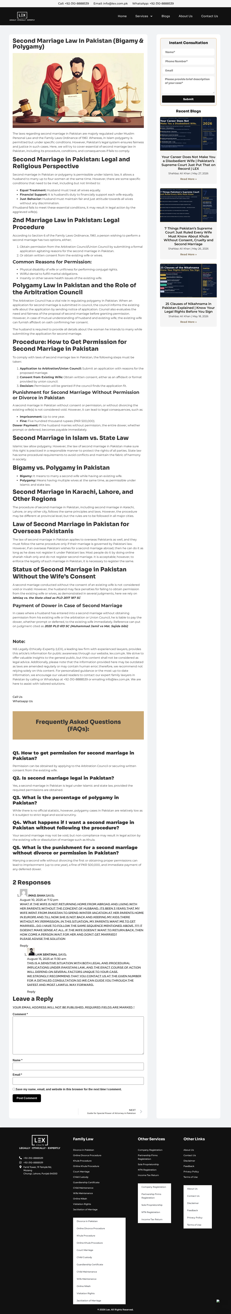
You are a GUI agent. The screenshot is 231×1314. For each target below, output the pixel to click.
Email (17, 1074)
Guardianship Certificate (86, 1182)
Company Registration (150, 1150)
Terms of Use (191, 1177)
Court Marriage (81, 1171)
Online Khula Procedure (86, 1166)
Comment (20, 1014)
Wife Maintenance (83, 1193)
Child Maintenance (83, 1187)
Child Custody (80, 1177)
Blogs (166, 16)
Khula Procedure (82, 1160)
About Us (186, 16)
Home (122, 16)
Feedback (189, 1166)
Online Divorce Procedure (87, 1155)
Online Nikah (80, 1198)
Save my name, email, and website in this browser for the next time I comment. (69, 1089)
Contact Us (209, 16)
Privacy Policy (191, 1171)
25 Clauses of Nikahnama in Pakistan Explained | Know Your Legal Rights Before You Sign (188, 308)
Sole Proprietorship (148, 1164)
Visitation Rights (82, 1204)
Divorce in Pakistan (83, 1150)
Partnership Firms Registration (148, 1157)
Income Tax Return (148, 1175)
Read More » (188, 179)
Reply (24, 945)
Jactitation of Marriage (85, 1209)
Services (141, 16)
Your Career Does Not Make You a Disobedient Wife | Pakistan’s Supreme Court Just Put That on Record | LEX (188, 163)
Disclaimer (189, 1160)
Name (17, 1060)
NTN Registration (147, 1169)
